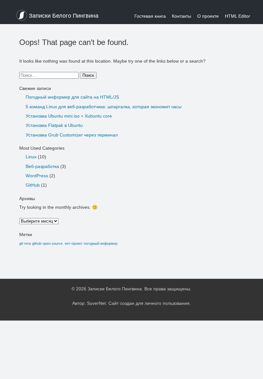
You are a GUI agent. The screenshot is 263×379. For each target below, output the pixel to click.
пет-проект (73, 243)
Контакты (181, 16)
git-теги (25, 243)
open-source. (53, 243)
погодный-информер (100, 243)
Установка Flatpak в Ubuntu (54, 125)
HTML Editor (237, 16)
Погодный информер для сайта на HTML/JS (72, 97)
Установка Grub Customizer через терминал (72, 134)
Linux (31, 156)
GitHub (33, 185)
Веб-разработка (42, 166)
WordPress (37, 175)
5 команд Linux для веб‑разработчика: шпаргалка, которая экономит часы (104, 106)
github (36, 243)
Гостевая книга (150, 16)
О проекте (208, 16)
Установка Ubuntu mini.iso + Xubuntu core (69, 116)
